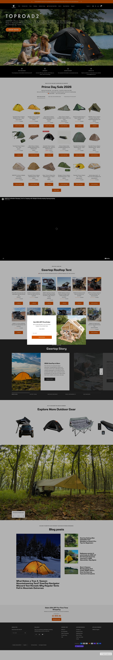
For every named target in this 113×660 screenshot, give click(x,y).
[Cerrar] (84, 317)
